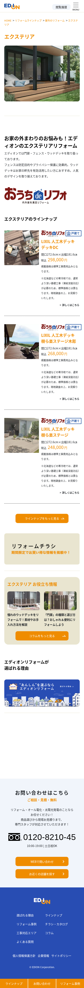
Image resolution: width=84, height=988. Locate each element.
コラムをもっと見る (42, 636)
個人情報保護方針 (24, 956)
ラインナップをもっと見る (42, 518)
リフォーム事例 (26, 924)
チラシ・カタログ (56, 924)
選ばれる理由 (25, 915)
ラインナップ (53, 915)
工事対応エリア (26, 933)
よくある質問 (25, 942)
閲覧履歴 (61, 7)
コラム (49, 933)
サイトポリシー (61, 956)
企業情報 (43, 956)
